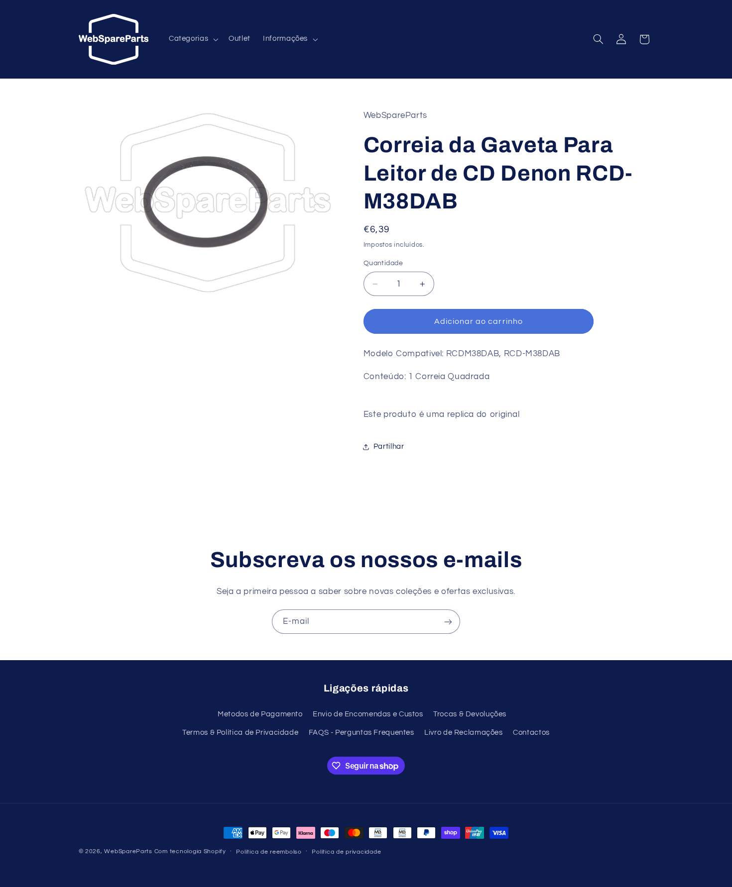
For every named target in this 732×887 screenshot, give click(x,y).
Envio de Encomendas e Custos (368, 713)
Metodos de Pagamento (260, 713)
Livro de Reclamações (463, 732)
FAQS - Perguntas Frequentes (361, 732)
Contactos (531, 732)
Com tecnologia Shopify (190, 851)
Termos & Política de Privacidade (240, 732)
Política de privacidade (346, 852)
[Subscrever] (448, 621)
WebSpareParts (128, 851)
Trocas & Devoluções (469, 713)
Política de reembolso (268, 852)
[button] (192, 39)
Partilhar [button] (388, 446)
